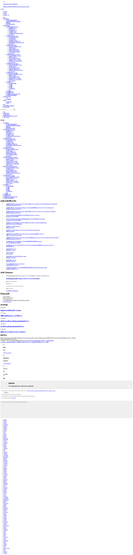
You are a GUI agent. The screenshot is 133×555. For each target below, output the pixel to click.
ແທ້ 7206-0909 (9, 254)
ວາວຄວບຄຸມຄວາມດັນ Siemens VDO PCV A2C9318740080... (23, 278)
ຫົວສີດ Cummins (12, 75)
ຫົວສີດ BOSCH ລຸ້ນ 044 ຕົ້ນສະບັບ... (14, 224)
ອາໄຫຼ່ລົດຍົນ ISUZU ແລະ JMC (13, 94)
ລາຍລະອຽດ (15, 290)
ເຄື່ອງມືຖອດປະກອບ (10, 24)
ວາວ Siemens (12, 71)
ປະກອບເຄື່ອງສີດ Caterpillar (15, 55)
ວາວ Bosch (11, 34)
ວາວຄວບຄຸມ (3, 342)
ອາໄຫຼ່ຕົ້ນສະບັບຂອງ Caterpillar (13, 54)
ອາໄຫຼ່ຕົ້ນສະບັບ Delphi (11, 45)
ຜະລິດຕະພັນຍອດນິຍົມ (40, 340)
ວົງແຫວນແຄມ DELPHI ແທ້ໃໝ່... (13, 220)
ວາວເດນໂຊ (11, 44)
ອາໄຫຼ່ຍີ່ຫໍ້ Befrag (10, 92)
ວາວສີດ (10, 86)
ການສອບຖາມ (9, 290)
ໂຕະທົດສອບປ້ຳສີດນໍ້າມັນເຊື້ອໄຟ (13, 21)
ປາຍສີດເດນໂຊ (12, 38)
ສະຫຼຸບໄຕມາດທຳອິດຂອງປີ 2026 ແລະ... (11, 310)
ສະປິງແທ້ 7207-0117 (10, 250)
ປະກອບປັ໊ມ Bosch (13, 30)
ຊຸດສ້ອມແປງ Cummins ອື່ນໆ (15, 79)
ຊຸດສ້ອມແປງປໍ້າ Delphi (14, 50)
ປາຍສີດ (10, 84)
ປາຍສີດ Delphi (12, 47)
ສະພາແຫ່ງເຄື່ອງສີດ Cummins (15, 74)
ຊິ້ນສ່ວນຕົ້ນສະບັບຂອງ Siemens (10, 116)
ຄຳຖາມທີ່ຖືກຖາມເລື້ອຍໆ (8, 105)
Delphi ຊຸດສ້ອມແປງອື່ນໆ (14, 51)
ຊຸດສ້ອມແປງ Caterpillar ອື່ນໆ (15, 61)
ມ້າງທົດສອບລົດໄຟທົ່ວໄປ (11, 20)
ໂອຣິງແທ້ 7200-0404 (10, 261)
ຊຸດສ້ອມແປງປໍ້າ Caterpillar (15, 59)
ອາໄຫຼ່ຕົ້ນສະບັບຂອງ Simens (12, 63)
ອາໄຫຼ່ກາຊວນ (6, 25)
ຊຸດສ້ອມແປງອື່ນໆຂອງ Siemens (16, 70)
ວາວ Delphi (11, 53)
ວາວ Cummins (12, 80)
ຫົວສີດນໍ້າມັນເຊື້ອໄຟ (21, 342)
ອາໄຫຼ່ (7, 103)
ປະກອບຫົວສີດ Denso (14, 37)
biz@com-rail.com (7, 301)
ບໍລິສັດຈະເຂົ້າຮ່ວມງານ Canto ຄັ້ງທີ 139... (12, 315)
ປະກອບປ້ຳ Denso (13, 40)
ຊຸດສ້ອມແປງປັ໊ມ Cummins (15, 78)
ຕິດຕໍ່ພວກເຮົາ (6, 107)
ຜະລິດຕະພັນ (6, 113)
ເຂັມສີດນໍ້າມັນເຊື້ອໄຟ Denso (38, 342)
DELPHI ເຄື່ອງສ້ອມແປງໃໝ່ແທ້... (13, 242)
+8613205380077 (7, 363)
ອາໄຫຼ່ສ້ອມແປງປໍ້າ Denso (14, 41)
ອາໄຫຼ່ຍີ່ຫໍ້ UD (9, 82)
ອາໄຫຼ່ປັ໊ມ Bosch (12, 32)
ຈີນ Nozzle (28, 342)
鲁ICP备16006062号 (29, 340)
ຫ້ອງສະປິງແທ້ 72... (10, 246)
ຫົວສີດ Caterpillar (13, 57)
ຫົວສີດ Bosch (12, 29)
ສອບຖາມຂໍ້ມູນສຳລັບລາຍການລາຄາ (9, 339)
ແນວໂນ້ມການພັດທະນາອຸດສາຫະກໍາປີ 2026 (12, 326)
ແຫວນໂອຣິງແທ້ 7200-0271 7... (13, 265)
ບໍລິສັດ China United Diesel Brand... (14, 235)
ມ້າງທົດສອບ (6, 18)
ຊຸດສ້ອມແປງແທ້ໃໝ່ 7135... (12, 269)
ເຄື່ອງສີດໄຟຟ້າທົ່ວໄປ (11, 342)
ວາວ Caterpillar (12, 62)
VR (7, 97)
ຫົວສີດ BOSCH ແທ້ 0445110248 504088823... (13, 332)
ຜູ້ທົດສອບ (8, 22)
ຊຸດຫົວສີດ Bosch (13, 28)
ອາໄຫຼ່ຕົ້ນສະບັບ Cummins (12, 72)
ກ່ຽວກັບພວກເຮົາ (7, 96)
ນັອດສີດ (11, 87)
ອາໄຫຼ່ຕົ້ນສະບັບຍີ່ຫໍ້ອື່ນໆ (11, 95)
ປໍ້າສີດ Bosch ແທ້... (10, 227)
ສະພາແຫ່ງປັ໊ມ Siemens (14, 67)
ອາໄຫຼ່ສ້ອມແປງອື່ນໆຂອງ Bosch (16, 33)
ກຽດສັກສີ (8, 99)
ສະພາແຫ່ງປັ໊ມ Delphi (14, 49)
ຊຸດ (9, 90)
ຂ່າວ (4, 104)
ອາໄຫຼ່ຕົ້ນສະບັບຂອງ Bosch (12, 26)
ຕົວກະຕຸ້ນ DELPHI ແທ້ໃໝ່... (12, 216)
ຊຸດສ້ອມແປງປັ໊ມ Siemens (14, 69)
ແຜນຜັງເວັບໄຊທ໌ (49, 340)
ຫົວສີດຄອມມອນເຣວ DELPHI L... (14, 205)
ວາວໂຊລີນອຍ (12, 88)
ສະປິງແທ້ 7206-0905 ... (11, 257)
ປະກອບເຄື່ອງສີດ (12, 83)
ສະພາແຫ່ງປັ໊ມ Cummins (14, 76)
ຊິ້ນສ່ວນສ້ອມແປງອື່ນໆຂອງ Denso (16, 42)
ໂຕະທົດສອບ (9, 101)
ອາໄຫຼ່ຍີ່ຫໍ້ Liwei (9, 91)
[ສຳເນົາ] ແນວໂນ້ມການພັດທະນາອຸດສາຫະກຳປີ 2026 (15, 321)
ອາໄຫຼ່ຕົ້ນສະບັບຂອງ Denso (12, 36)
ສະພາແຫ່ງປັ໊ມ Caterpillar (14, 58)
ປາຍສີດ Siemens (12, 66)
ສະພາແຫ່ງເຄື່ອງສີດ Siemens (15, 65)
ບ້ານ (4, 17)
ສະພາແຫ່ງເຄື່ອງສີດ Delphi (15, 46)
